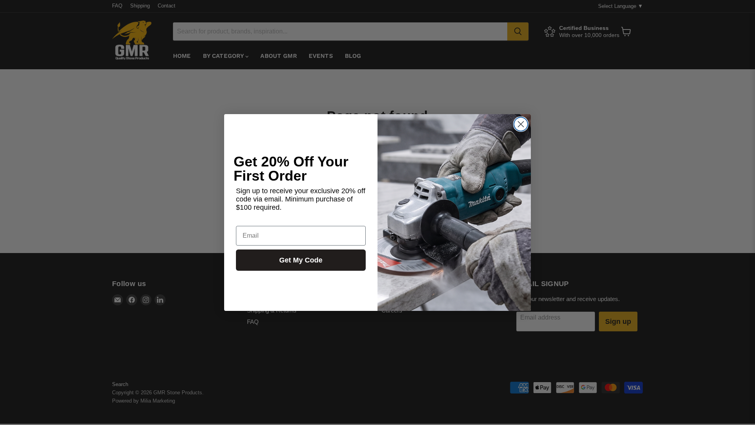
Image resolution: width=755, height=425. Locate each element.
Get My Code (300, 260)
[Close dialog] (521, 124)
